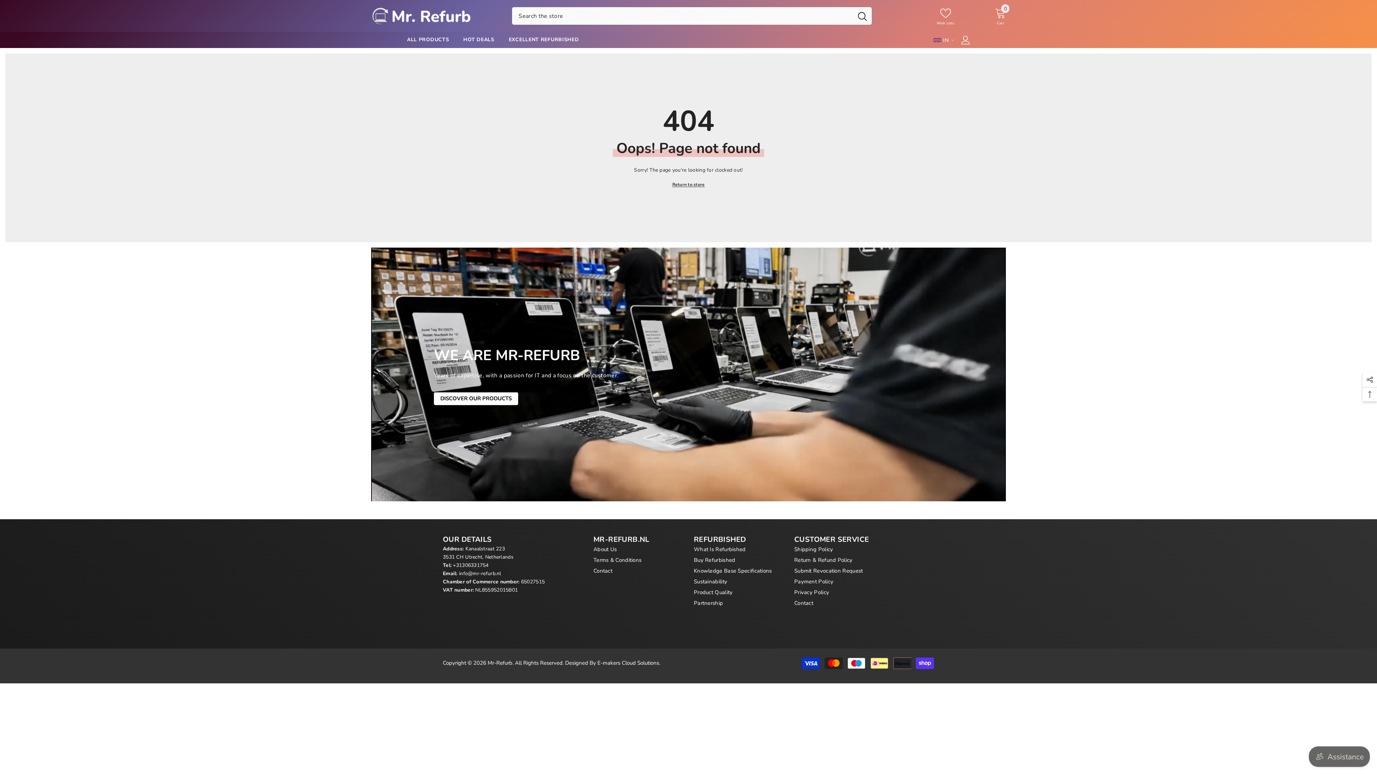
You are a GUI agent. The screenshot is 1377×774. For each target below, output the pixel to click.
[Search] (692, 15)
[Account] (965, 40)
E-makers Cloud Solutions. (628, 662)
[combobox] (682, 15)
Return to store (688, 184)
